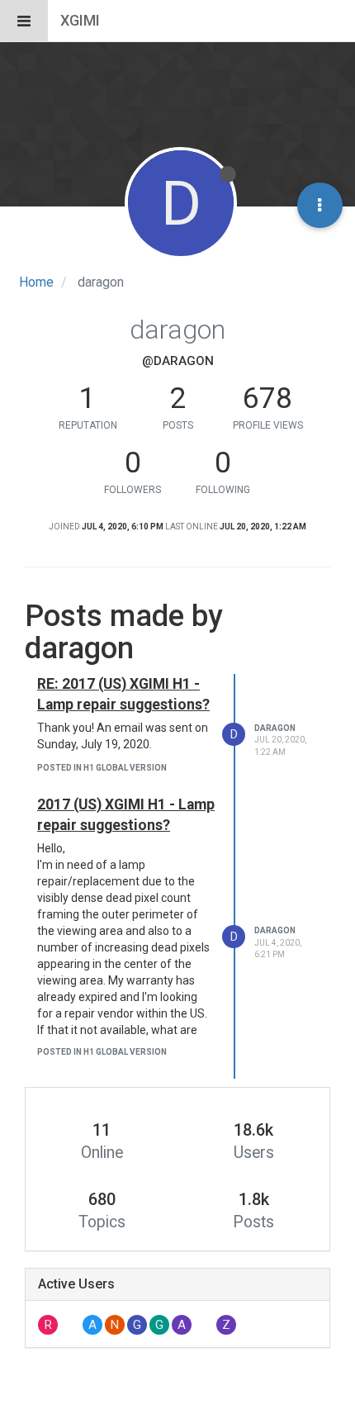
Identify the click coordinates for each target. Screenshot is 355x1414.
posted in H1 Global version (102, 767)
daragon (275, 728)
